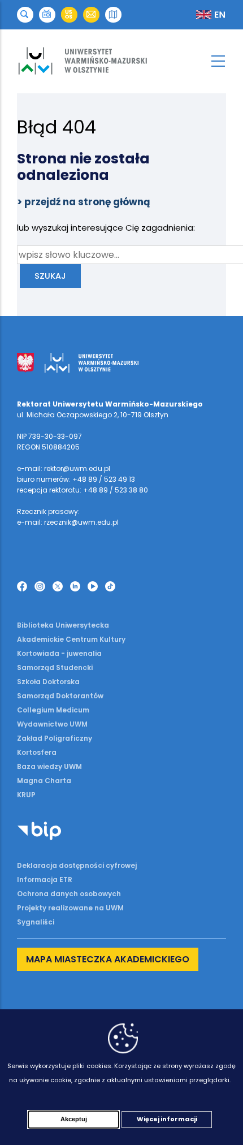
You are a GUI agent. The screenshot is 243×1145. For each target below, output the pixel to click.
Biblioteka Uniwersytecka (63, 625)
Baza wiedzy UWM (49, 766)
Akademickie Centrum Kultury (71, 639)
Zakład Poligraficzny (54, 738)
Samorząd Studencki (55, 667)
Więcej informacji (167, 1119)
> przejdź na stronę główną (83, 202)
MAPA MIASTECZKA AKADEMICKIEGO (107, 959)
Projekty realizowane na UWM (70, 908)
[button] (25, 15)
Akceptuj (73, 1119)
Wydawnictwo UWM (52, 724)
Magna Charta (44, 780)
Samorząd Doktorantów (60, 696)
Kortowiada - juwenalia (59, 653)
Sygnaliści (35, 922)
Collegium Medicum (53, 710)
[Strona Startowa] (121, 61)
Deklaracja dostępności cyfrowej (77, 865)
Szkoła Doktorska (48, 681)
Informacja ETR (44, 879)
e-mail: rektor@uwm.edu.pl (63, 468)
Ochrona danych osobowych (69, 893)
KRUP (26, 795)
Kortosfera (37, 752)
